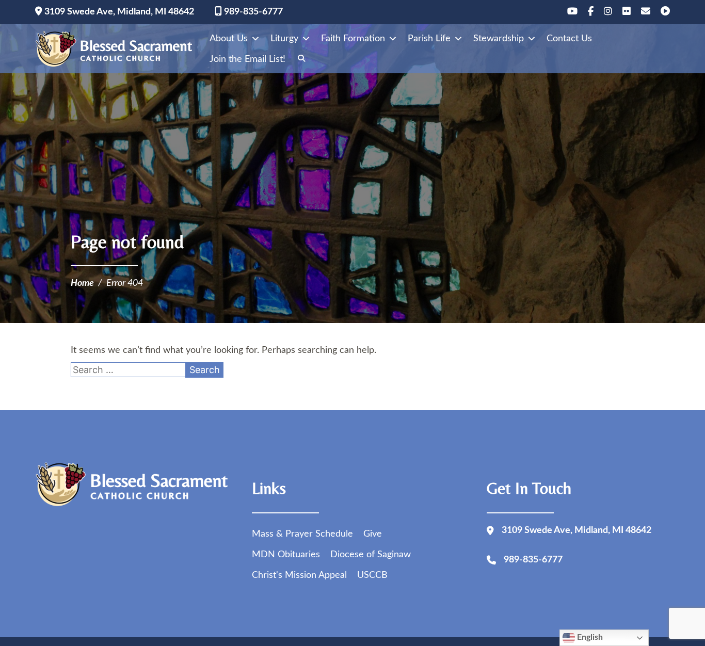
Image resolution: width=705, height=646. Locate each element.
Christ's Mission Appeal (299, 575)
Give (372, 534)
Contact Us (569, 38)
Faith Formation (353, 38)
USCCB (372, 575)
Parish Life (429, 38)
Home (82, 283)
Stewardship (498, 38)
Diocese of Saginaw (370, 554)
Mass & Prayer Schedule (302, 534)
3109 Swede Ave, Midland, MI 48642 (118, 12)
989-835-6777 (252, 12)
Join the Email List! (247, 59)
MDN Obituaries (286, 554)
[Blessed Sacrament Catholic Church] (117, 49)
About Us (229, 38)
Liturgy (284, 38)
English (589, 637)
